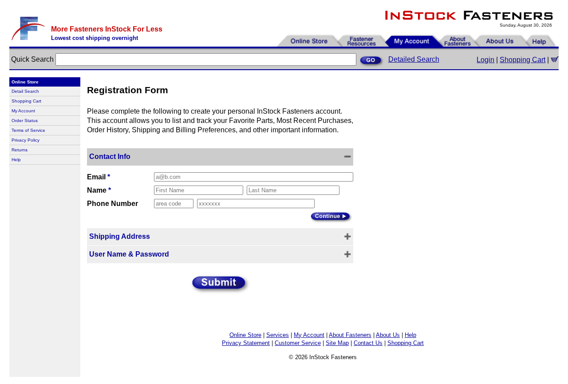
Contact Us (368, 343)
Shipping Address (119, 236)
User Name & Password (129, 254)
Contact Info (109, 156)
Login (485, 59)
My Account (23, 110)
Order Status (25, 120)
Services (277, 335)
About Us (388, 335)
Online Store (245, 335)
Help (16, 159)
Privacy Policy (25, 140)
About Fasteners (350, 335)
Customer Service (298, 343)
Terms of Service (28, 130)
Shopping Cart (522, 59)
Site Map (337, 343)
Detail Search (25, 91)
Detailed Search (413, 59)
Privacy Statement (246, 343)
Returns (20, 149)
